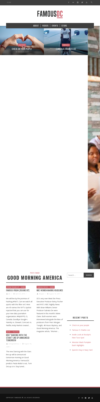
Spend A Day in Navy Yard (82, 350)
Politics (16, 332)
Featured (22, 45)
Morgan (41, 294)
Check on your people (22, 48)
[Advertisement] (83, 296)
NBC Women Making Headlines (50, 290)
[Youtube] (86, 2)
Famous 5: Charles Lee (66, 48)
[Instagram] (77, 2)
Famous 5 (66, 45)
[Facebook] (68, 2)
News (23, 287)
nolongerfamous (13, 344)
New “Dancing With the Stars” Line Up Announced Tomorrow (17, 337)
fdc (9, 294)
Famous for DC (42, 287)
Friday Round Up (13, 287)
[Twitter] (82, 2)
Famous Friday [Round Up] (17, 290)
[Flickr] (73, 2)
